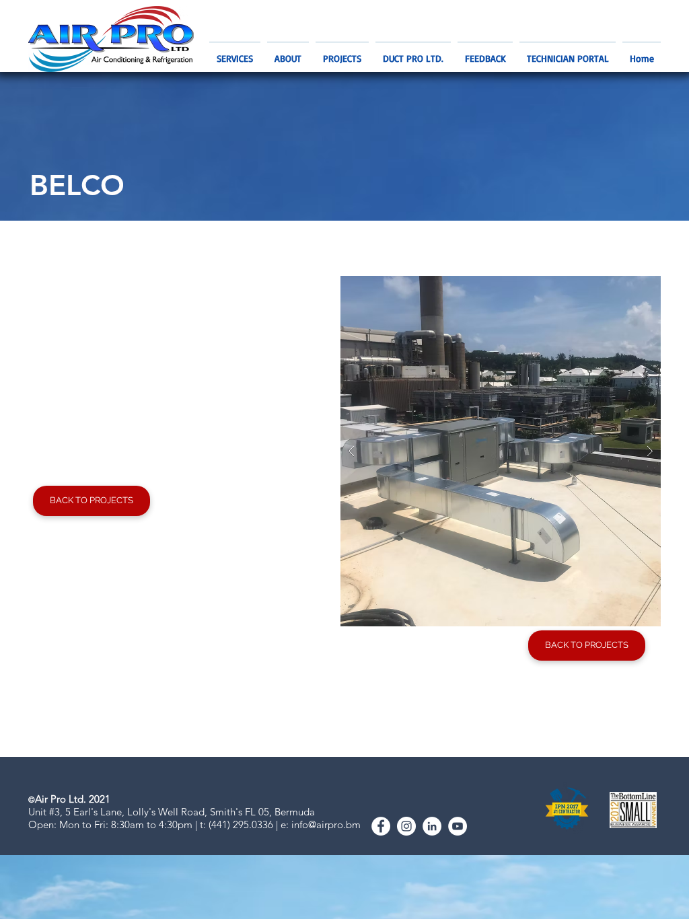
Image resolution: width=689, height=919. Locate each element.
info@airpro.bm (326, 824)
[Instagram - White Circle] (406, 826)
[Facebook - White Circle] (380, 826)
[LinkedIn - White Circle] (432, 826)
